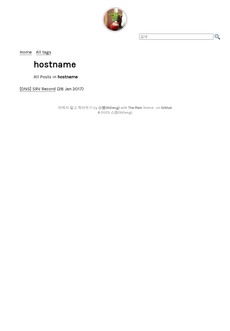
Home (26, 52)
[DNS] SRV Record (38, 88)
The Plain (135, 107)
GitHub (166, 107)
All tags (43, 52)
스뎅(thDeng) (109, 107)
